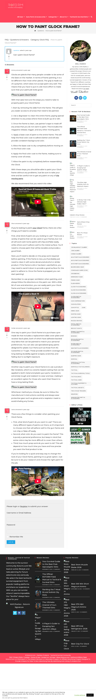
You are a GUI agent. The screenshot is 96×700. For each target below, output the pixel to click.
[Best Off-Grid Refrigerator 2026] (67, 628)
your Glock (37, 228)
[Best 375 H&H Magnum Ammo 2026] (67, 607)
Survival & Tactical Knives (80, 366)
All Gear (52, 657)
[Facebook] (76, 98)
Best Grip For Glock (80, 644)
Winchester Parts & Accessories (78, 398)
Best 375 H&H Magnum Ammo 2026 (78, 607)
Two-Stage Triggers (78, 391)
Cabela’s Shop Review (77, 215)
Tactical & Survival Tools (80, 373)
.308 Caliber (75, 250)
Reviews (74, 336)
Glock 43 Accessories (78, 293)
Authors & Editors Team (79, 657)
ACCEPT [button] (90, 695)
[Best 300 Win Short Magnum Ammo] (67, 586)
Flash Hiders (75, 283)
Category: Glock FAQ (40, 40)
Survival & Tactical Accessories (78, 363)
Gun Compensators (78, 301)
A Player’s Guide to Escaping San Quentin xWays (83, 167)
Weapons (74, 394)
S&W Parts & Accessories (79, 348)
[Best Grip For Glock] (67, 644)
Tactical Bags (76, 376)
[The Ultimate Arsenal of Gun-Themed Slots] (73, 155)
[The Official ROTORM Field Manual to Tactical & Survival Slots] (73, 131)
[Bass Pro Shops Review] (73, 235)
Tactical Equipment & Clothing (78, 383)
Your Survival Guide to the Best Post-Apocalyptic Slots (83, 117)
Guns (83, 307)
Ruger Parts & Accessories (76, 344)
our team (86, 88)
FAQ (10, 657)
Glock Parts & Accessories (76, 297)
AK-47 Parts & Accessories (80, 257)
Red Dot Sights (76, 328)
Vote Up (9, 54)
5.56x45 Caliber (76, 254)
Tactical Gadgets (77, 387)
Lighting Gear (76, 317)
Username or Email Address (19, 513)
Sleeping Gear (76, 356)
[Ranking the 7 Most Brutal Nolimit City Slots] (73, 143)
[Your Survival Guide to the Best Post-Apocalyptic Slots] (73, 118)
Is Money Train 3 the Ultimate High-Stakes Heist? (84, 202)
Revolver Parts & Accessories (77, 340)
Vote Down (9, 59)
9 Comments (85, 570)
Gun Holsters (76, 304)
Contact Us (45, 657)
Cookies (27, 657)
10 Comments (86, 589)
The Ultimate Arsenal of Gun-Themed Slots (84, 153)
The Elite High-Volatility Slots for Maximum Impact (83, 184)
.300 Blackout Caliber (79, 247)
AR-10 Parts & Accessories (80, 260)
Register (24, 506)
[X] (85, 98)
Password (11, 525)
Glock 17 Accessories (78, 286)
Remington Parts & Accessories (77, 332)
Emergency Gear (77, 277)
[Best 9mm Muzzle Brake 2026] (67, 567)
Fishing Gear (75, 280)
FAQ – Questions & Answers (17, 40)
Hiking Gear (75, 311)
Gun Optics (75, 307)
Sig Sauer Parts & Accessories (77, 352)
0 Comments (80, 122)
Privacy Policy (18, 657)
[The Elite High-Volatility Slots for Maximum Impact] (73, 186)
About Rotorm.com (62, 657)
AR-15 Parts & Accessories (80, 263)
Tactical (74, 370)
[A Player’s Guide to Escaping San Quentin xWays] (73, 169)
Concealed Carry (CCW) (79, 270)
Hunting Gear (76, 314)
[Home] (35, 30)
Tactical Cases (76, 380)
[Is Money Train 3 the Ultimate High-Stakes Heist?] (73, 203)
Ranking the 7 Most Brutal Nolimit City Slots (83, 142)
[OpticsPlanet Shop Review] (73, 224)
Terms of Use (35, 657)
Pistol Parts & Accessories (76, 324)
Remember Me (16, 537)
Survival (74, 359)
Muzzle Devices (76, 320)
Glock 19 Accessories (78, 290)
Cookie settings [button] (79, 695)
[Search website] (91, 17)
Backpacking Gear (77, 267)
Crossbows (75, 273)
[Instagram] (80, 98)
